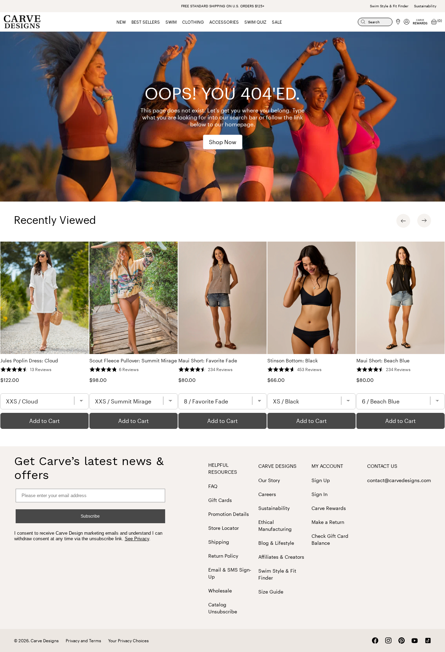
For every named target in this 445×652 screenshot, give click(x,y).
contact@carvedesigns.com (399, 480)
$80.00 (187, 380)
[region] (222, 335)
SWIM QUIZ (255, 21)
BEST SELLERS (145, 21)
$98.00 (98, 380)
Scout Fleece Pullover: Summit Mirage (133, 360)
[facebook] (375, 640)
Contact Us (382, 466)
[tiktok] (428, 640)
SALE (277, 21)
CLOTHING (193, 21)
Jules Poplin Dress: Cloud (29, 360)
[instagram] (388, 640)
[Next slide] (424, 221)
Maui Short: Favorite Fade (207, 360)
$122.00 (9, 380)
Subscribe (90, 516)
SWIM (171, 21)
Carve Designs (277, 466)
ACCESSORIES (224, 21)
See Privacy (137, 538)
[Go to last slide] (403, 221)
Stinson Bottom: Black (292, 360)
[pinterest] (401, 640)
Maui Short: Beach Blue (383, 360)
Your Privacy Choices (128, 640)
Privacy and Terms (83, 640)
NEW (121, 21)
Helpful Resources (222, 468)
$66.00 (276, 380)
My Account (327, 466)
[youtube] (415, 640)
